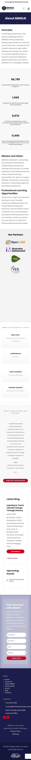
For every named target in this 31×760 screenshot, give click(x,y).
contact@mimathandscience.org (18, 707)
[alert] (15, 580)
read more (15, 551)
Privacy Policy (15, 731)
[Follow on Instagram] (8, 717)
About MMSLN (10, 684)
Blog (6, 690)
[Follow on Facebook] (4, 717)
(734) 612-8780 (11, 703)
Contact (8, 693)
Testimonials (9, 686)
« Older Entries (12, 558)
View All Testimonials (15, 480)
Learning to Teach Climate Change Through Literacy (15, 508)
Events (7, 688)
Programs (8, 682)
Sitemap (15, 734)
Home (7, 679)
